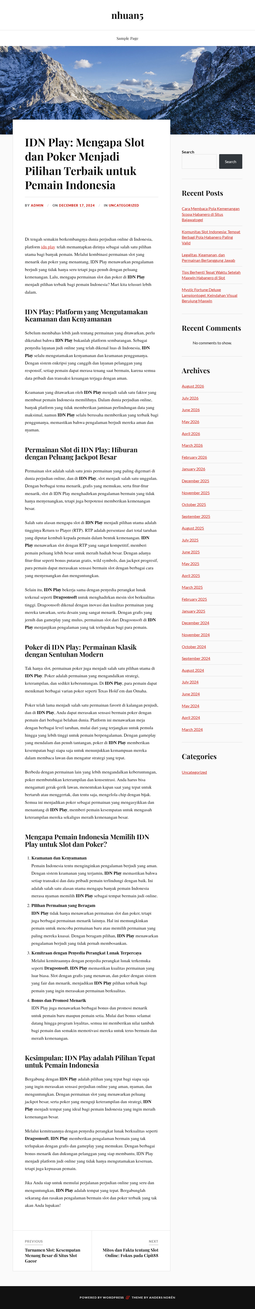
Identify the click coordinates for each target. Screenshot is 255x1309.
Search (188, 151)
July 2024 (190, 681)
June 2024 (191, 693)
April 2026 (191, 433)
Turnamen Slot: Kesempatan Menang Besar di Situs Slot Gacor (52, 1255)
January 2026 (193, 468)
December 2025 (195, 480)
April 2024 (191, 717)
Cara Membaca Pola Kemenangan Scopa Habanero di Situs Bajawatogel (211, 214)
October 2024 (194, 646)
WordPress (113, 1297)
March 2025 (192, 587)
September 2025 (196, 516)
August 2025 (193, 528)
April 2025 (191, 575)
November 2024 (196, 634)
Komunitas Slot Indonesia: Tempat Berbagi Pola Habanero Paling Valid (211, 237)
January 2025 (193, 611)
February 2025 (194, 599)
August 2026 (193, 386)
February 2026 (194, 457)
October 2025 (194, 504)
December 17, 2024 (77, 205)
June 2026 (191, 409)
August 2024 (193, 670)
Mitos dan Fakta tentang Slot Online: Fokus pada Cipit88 (130, 1252)
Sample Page (127, 38)
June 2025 (191, 551)
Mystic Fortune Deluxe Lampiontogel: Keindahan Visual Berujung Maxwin (209, 295)
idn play (48, 247)
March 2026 (192, 445)
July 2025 (190, 540)
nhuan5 (127, 15)
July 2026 (190, 398)
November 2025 (196, 492)
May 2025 (190, 563)
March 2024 (192, 729)
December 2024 (195, 622)
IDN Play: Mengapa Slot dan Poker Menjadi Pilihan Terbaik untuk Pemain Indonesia (85, 163)
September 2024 (196, 658)
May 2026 (190, 421)
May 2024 (190, 705)
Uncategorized (124, 205)
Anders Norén (162, 1297)
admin (37, 205)
